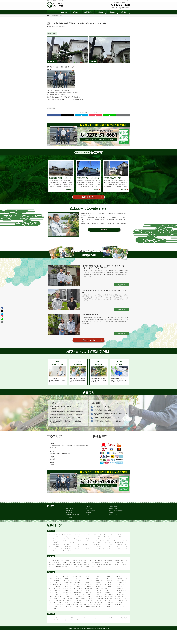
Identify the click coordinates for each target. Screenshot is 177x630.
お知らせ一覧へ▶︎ (82, 403)
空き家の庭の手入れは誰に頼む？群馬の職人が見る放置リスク (65, 407)
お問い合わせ (90, 515)
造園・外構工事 (69, 508)
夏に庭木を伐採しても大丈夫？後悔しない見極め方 (69, 418)
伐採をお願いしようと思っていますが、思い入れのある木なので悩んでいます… (110, 414)
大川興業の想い (69, 512)
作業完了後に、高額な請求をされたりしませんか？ (106, 418)
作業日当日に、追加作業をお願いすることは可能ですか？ (108, 421)
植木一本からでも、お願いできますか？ (104, 407)
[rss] (127, 1)
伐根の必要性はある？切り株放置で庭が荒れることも (70, 411)
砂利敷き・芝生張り (114, 506)
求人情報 (89, 506)
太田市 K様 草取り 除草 (90, 315)
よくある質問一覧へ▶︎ (122, 403)
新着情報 (111, 512)
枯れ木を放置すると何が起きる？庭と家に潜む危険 (69, 415)
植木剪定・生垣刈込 (114, 508)
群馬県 (50, 26)
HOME (67, 506)
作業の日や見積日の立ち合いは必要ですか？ (105, 410)
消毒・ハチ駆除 (91, 510)
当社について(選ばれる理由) (116, 510)
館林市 (53, 26)
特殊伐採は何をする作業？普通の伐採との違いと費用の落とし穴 (66, 421)
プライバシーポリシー (114, 515)
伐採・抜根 (90, 508)
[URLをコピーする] (123, 115)
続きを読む (120, 285)
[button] (54, 115)
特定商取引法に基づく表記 (72, 515)
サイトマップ (69, 517)
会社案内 (89, 512)
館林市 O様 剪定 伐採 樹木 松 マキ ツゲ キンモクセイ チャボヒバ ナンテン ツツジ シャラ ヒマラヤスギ (105, 267)
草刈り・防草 (69, 510)
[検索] (129, 1)
